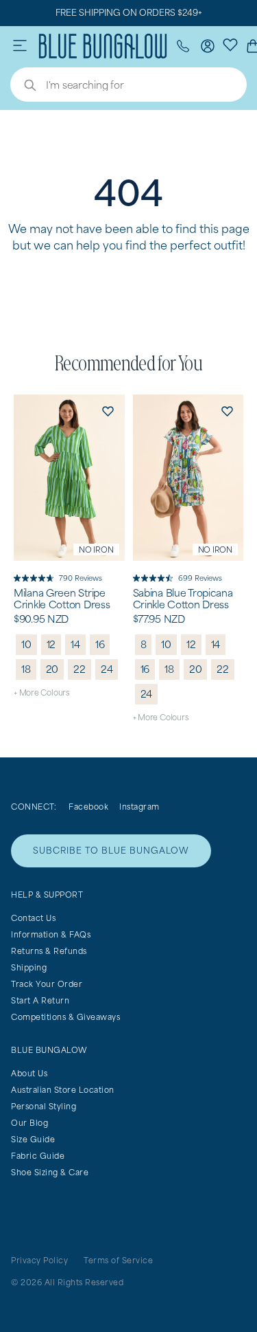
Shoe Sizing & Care (49, 1172)
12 (51, 644)
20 (52, 669)
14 (75, 644)
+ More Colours (41, 692)
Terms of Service (118, 1260)
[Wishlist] (230, 44)
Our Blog (29, 1122)
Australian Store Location (62, 1089)
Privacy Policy (39, 1260)
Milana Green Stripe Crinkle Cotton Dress (62, 599)
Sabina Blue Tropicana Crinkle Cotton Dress (183, 599)
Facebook (88, 806)
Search (23, 86)
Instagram (139, 806)
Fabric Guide (37, 1155)
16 (100, 644)
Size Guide (33, 1139)
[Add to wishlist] (108, 411)
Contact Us (33, 917)
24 (107, 669)
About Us (29, 1073)
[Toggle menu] (20, 46)
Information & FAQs (50, 934)
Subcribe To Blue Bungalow (111, 850)
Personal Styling (43, 1106)
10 (26, 644)
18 (26, 669)
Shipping (29, 967)
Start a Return (40, 1000)
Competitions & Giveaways (65, 1016)
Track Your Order (46, 983)
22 (79, 669)
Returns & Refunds (49, 950)
